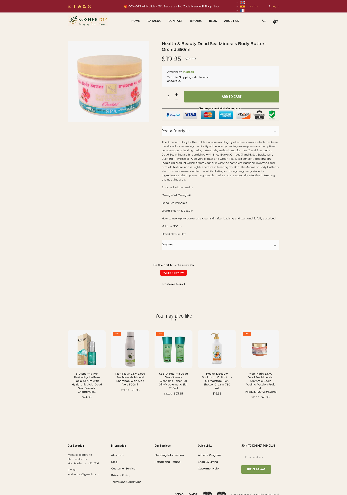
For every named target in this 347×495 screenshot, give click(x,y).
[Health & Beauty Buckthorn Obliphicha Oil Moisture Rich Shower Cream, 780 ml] (217, 349)
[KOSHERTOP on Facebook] (74, 6)
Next (175, 320)
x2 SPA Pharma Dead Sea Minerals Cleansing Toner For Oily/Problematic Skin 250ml (173, 381)
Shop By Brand (208, 461)
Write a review (173, 272)
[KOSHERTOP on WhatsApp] (89, 6)
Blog (114, 461)
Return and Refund (168, 461)
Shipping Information (169, 455)
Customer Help (208, 468)
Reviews (167, 245)
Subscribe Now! (256, 469)
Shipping (185, 77)
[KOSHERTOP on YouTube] (79, 6)
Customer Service (123, 468)
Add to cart (232, 97)
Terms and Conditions (126, 482)
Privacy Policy (120, 475)
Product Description (176, 131)
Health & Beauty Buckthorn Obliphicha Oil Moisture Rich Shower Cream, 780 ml (217, 381)
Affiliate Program (209, 455)
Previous (171, 320)
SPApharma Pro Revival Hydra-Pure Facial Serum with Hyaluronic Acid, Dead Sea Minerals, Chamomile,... (87, 382)
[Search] (264, 20)
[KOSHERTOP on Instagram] (84, 6)
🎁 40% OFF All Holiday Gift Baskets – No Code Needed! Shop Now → (173, 6)
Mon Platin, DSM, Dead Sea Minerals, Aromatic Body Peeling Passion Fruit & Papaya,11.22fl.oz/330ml (261, 382)
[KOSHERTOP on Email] (69, 6)
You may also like (173, 316)
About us (117, 455)
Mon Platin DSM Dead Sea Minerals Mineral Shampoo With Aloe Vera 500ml (130, 379)
